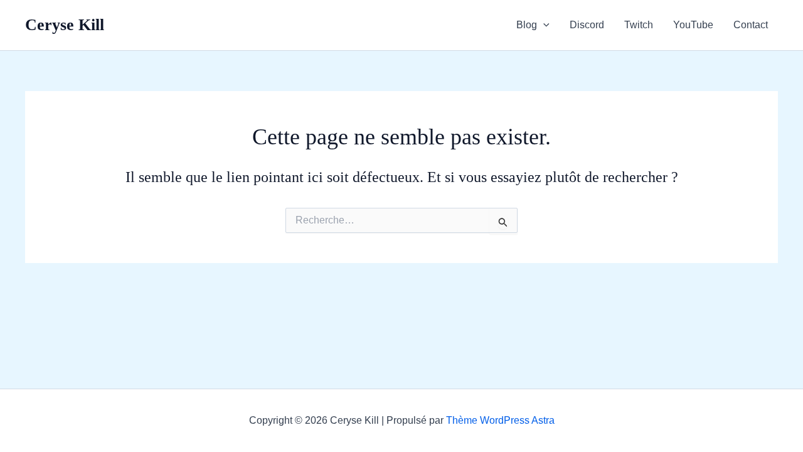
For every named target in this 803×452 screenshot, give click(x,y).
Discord (587, 24)
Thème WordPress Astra (500, 420)
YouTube (693, 24)
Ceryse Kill (64, 25)
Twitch (638, 24)
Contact (750, 24)
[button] (543, 25)
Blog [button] (526, 24)
